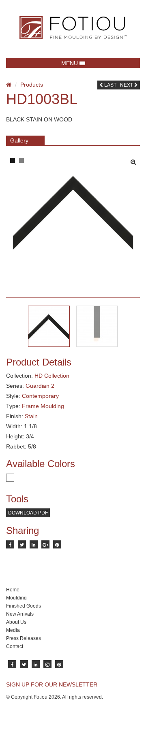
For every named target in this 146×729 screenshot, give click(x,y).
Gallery (19, 140)
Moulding (16, 598)
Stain (31, 416)
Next (127, 85)
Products (31, 84)
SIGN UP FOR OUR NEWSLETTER (51, 684)
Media (13, 630)
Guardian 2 (40, 386)
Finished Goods (23, 606)
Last (109, 85)
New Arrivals (20, 614)
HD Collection (51, 375)
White (10, 478)
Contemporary (40, 396)
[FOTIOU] (73, 27)
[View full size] (135, 160)
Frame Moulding (43, 406)
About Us (16, 622)
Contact (14, 646)
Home (12, 590)
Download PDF (28, 513)
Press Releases (23, 638)
